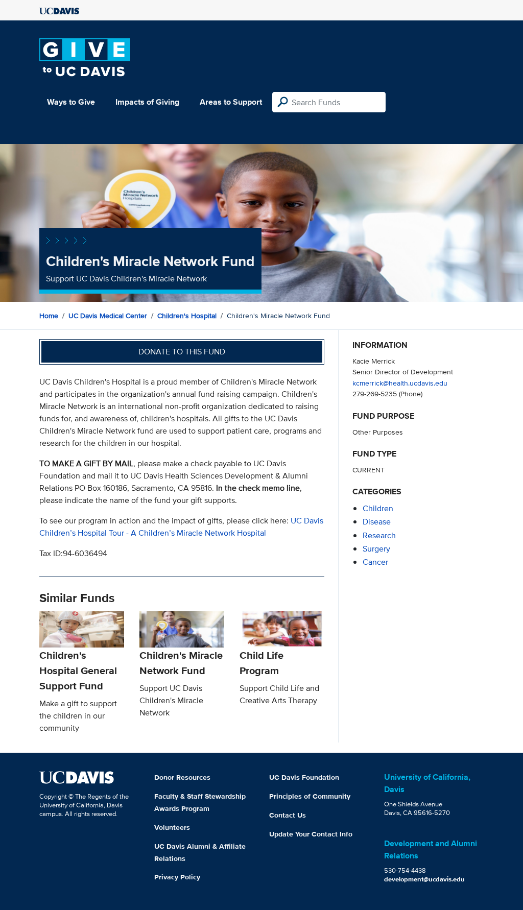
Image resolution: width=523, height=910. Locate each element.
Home (48, 315)
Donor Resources (182, 777)
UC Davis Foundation (304, 777)
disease (377, 522)
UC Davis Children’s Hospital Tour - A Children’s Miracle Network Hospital (181, 527)
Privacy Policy (177, 877)
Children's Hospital (187, 315)
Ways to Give (71, 102)
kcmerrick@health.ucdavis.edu (399, 382)
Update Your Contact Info (310, 834)
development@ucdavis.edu (424, 879)
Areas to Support (231, 102)
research (379, 535)
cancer (375, 562)
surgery (376, 549)
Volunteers (172, 827)
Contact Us (287, 815)
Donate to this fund (181, 351)
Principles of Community (309, 796)
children (378, 508)
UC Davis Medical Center (107, 315)
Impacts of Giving (147, 102)
